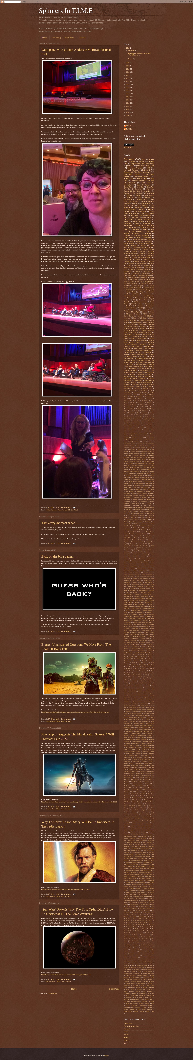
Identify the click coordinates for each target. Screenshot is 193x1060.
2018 (128, 78)
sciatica (138, 1007)
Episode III (143, 328)
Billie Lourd (129, 550)
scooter (144, 1007)
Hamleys (150, 654)
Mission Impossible (129, 739)
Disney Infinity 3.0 (148, 322)
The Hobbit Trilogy (143, 916)
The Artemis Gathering (146, 477)
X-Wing (144, 979)
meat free (126, 1001)
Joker (139, 431)
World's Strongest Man (145, 382)
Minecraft (149, 737)
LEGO (138, 342)
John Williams (137, 693)
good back (135, 503)
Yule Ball (145, 981)
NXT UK (133, 749)
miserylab (144, 1001)
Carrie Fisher (127, 570)
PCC (144, 441)
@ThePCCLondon (147, 388)
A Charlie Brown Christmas (137, 515)
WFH (133, 493)
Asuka (140, 531)
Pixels (141, 777)
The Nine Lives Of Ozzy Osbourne (133, 932)
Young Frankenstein (136, 981)
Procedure (126, 783)
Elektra (125, 612)
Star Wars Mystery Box (137, 860)
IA (149, 674)
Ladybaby (143, 344)
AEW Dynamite (132, 390)
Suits (152, 473)
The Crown (135, 479)
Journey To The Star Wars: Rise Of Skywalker (136, 695)
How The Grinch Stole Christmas (134, 674)
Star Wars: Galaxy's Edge (145, 872)
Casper (135, 570)
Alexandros (147, 521)
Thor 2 (136, 487)
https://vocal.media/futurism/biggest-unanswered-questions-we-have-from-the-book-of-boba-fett (75, 712)
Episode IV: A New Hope (144, 241)
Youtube (135, 499)
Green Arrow (149, 648)
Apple (135, 394)
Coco (138, 576)
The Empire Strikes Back (147, 479)
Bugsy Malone (133, 566)
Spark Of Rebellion (141, 840)
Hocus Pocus (129, 666)
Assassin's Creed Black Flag (143, 247)
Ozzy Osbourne (134, 441)
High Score (151, 664)
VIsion (144, 489)
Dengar (137, 594)
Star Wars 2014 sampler (139, 846)
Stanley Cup (128, 178)
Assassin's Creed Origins (130, 531)
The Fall (131, 910)
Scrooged (137, 818)
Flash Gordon (137, 624)
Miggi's (150, 735)
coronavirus (127, 501)
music (137, 223)
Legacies (128, 711)
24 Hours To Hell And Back (145, 511)
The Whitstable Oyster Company (143, 943)
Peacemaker (127, 765)
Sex (72, 510)
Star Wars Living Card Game (145, 364)
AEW (125, 390)
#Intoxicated (147, 223)
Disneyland (149, 598)
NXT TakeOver (149, 348)
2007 (128, 112)
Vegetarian (149, 491)
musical (141, 1003)
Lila (133, 715)
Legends (135, 711)
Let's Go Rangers (143, 185)
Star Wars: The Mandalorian (141, 215)
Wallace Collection (142, 493)
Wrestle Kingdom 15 (136, 977)
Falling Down (132, 618)
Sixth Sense (142, 832)
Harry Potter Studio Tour (148, 421)
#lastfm (152, 312)
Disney (142, 161)
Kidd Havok (149, 699)
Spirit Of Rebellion (147, 842)
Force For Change (143, 626)
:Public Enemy (150, 513)
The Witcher (127, 945)
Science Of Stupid (147, 816)
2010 (128, 103)
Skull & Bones (137, 834)
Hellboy (140, 292)
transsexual (127, 388)
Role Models (127, 801)
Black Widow (145, 400)
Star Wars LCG (134, 469)
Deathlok (151, 590)
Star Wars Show (148, 862)
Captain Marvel (141, 568)
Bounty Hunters (140, 558)
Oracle (135, 759)
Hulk (146, 674)
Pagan (138, 259)
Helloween (145, 662)
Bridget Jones (141, 402)
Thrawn (126, 949)
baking (138, 195)
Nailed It (145, 749)
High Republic (142, 664)
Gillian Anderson (51, 510)
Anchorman (127, 527)
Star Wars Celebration (146, 848)
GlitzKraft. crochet (145, 642)
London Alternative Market (130, 717)
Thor (125, 277)
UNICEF (138, 955)
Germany (137, 271)
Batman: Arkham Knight (137, 541)
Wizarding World (128, 973)
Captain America (146, 283)
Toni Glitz (129, 129)
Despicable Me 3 (128, 596)
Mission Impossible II (142, 739)
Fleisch (145, 624)
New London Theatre (148, 751)
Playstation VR (148, 777)
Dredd (135, 604)
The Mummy (144, 370)
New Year (139, 439)
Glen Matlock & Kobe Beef (131, 642)
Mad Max (132, 721)
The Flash (129, 306)
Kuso (125, 707)
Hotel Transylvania (147, 423)
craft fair (138, 991)
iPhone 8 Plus (135, 999)
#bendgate (129, 509)
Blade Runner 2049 (137, 552)
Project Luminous (137, 783)
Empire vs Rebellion (136, 612)
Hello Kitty (135, 336)
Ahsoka (140, 521)
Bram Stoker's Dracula (138, 560)
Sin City (131, 830)
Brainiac (128, 560)
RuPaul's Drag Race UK (138, 354)
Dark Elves (126, 584)
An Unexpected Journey (145, 525)
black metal (135, 384)
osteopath (151, 253)
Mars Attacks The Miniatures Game (143, 725)
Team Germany (135, 477)
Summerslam (141, 882)
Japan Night (127, 429)
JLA (145, 685)
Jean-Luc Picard (141, 689)
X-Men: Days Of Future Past (133, 979)
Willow (133, 971)
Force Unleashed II (129, 417)
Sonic (150, 836)
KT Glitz (128, 126)
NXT (134, 300)
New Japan (129, 350)
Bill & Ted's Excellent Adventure (145, 548)
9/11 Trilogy (137, 388)
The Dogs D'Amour (143, 906)
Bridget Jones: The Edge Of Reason (139, 562)
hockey (129, 195)
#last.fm (144, 312)
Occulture (146, 757)
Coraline (135, 578)
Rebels (145, 229)
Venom (126, 376)
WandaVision (150, 306)
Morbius (128, 743)
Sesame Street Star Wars (139, 822)
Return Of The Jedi (143, 449)
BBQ (135, 537)
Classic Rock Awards (147, 574)
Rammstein (148, 352)
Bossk (150, 556)
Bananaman (139, 396)
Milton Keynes (141, 737)
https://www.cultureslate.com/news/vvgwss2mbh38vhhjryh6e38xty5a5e (66, 975)
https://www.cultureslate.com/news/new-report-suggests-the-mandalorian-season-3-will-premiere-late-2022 (79, 802)
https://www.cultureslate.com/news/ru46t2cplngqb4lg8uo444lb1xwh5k (65, 889)
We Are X (142, 495)
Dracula (136, 602)
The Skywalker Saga (146, 936)
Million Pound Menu (129, 737)
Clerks (125, 576)
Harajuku (150, 656)
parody (127, 1005)
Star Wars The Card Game (131, 864)
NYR (148, 168)
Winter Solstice (148, 971)
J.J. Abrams (138, 685)
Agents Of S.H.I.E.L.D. (145, 316)
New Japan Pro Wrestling (144, 350)
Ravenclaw (144, 791)
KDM (132, 340)
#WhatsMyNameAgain (133, 312)
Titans (131, 489)
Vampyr (126, 963)
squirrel (126, 1009)
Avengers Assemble (129, 533)
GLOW (146, 632)
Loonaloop (142, 717)
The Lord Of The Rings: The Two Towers (141, 922)
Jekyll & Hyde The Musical (145, 691)
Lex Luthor (146, 713)
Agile (151, 390)
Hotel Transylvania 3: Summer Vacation (144, 672)
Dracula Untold (131, 324)
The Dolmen (142, 205)
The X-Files (129, 947)
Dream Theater (128, 604)
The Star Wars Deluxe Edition (142, 939)
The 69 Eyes (150, 892)
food (153, 993)
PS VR (150, 761)
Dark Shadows (145, 584)
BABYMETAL (127, 537)
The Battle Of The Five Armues (142, 896)
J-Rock (145, 249)
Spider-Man (127, 223)
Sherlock (126, 828)
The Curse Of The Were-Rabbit (137, 902)
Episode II (143, 326)
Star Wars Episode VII (144, 243)
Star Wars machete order (132, 870)
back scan (135, 985)
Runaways (126, 803)
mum (135, 1003)
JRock (132, 687)
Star (145, 844)
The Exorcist (134, 908)
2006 (128, 115)
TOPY (150, 886)
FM (142, 616)
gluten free (127, 310)
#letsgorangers (146, 203)
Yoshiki (140, 308)
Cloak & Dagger (136, 322)
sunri (139, 1009)
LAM (143, 707)
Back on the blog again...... (59, 556)
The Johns (128, 918)
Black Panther (148, 550)
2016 (128, 84)
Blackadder (127, 552)
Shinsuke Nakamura (139, 455)
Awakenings (148, 535)
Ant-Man (145, 392)
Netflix (135, 203)
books (127, 989)
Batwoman (149, 398)
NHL (143, 159)
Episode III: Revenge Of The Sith (141, 269)
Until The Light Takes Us (145, 961)
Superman (128, 475)
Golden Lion (149, 644)
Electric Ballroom (147, 610)
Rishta (126, 354)
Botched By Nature (129, 558)
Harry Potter (128, 219)
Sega (142, 820)
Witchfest (131, 263)
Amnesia (134, 525)
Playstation (135, 229)
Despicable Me (147, 594)
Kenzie (142, 699)
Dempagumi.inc (128, 594)
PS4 (139, 197)
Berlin (150, 543)
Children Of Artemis (145, 404)
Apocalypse (127, 529)
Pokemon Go (134, 779)
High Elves (134, 664)
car (144, 989)
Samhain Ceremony (134, 453)
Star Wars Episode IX (143, 176)
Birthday (143, 318)
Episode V (134, 614)
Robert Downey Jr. (137, 799)
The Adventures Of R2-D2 (145, 894)
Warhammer (129, 495)
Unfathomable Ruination (130, 961)
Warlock (136, 495)
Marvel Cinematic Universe (132, 296)
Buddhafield (133, 564)
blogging (145, 987)
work (144, 505)
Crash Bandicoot (144, 578)
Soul (125, 840)
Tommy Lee (134, 951)
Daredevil (127, 286)
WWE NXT (126, 965)
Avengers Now (138, 535)
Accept (142, 517)
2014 (128, 91)
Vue (137, 963)
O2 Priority (139, 757)
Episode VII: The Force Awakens (137, 172)
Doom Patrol (131, 412)
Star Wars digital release (147, 868)
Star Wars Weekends (140, 866)
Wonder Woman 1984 (148, 973)
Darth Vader (142, 406)
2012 (128, 97)
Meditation (148, 346)
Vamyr (131, 963)
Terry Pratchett (141, 892)
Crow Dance (146, 217)
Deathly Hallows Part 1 (142, 408)
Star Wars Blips (135, 848)
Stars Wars (144, 471)
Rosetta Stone (136, 801)
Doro (138, 412)
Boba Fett (132, 402)
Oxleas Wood (136, 761)
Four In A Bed (142, 178)
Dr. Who (152, 412)
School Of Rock (134, 814)
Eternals (136, 616)
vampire (136, 1011)
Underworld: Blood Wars (145, 959)
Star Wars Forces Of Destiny (142, 856)
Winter (139, 971)
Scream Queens (128, 818)
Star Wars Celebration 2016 (132, 850)
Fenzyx (145, 620)
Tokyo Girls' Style (135, 949)
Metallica (133, 735)
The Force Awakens (135, 168)
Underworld (140, 374)
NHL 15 (126, 745)
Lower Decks (147, 271)
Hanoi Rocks (132, 656)
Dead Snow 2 (132, 590)
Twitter (126, 1032)
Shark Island (151, 453)
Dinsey (152, 596)
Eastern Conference (129, 606)
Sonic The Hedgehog (129, 838)
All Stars (136, 523)
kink (142, 999)
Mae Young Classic (142, 435)
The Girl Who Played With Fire (134, 481)
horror (146, 997)
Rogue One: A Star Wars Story (142, 164)
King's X (135, 703)
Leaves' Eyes (150, 709)
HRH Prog (142, 654)
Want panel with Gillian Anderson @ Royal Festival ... (139, 54)
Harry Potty (136, 660)
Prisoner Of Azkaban (139, 447)
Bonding (143, 556)
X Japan (151, 263)
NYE (139, 749)
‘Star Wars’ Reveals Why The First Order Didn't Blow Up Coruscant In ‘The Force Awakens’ (77, 911)
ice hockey (140, 187)
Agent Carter (132, 521)
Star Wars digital (134, 868)
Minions (129, 298)
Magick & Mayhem (139, 723)
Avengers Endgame (141, 533)
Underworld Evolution (131, 959)
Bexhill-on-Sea (127, 546)
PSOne (126, 763)
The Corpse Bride (140, 898)
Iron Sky (126, 683)
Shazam (128, 455)
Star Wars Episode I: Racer (142, 854)
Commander (127, 578)
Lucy (138, 719)
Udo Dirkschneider (147, 955)
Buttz (140, 566)
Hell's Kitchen (138, 221)
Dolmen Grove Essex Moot (145, 225)
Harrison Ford (127, 660)
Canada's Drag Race (131, 283)
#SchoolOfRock (138, 507)
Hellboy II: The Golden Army (133, 423)
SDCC (139, 805)
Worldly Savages (142, 975)
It (153, 683)
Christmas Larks (147, 572)
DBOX (140, 582)
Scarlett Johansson (143, 812)
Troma (126, 245)
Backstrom (126, 539)
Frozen (140, 632)
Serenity (128, 822)
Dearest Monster (143, 590)
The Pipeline (135, 934)
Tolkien (140, 372)
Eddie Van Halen (142, 606)
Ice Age (146, 677)
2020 (128, 72)
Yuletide (152, 981)
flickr (125, 1043)
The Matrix (151, 924)
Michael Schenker (148, 296)
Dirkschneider (129, 598)
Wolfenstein (138, 380)
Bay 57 (126, 543)
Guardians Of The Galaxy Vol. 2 (144, 290)
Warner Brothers (131, 308)
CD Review (132, 568)
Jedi (149, 689)
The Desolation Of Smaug (147, 904)
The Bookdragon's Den (131, 1026)
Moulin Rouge (136, 743)
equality (134, 993)
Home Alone (145, 666)
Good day (127, 646)
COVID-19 (149, 402)
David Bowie (140, 586)
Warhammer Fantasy (142, 965)
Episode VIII (132, 227)
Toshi (147, 951)
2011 (128, 100)
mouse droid (129, 1003)
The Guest (140, 914)
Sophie (150, 838)
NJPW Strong (138, 348)
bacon (142, 985)
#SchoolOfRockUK (149, 507)
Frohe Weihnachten (134, 630)
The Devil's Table (131, 906)
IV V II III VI (138, 677)
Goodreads (136, 646)
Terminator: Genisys (131, 892)
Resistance (127, 797)
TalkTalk (132, 888)
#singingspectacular (139, 509)
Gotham (137, 334)
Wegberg (126, 967)
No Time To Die (147, 755)
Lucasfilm (131, 161)
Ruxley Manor (148, 803)
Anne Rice (127, 318)
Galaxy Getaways (134, 634)
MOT (148, 719)
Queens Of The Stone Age (131, 787)
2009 (128, 106)
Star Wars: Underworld (145, 878)
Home (44, 37)
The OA (147, 932)
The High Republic (138, 483)
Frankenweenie (145, 628)
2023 (128, 63)
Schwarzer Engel (144, 814)
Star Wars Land (142, 858)
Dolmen (126, 600)
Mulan (143, 743)
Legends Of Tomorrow (146, 711)
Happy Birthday (131, 292)
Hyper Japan (150, 292)
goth (143, 503)
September (131, 50)
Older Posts (114, 989)
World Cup (145, 497)
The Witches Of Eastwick (147, 945)
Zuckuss (150, 983)
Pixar (136, 777)
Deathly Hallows (130, 408)
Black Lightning (138, 550)
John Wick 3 (132, 431)
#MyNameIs (147, 265)
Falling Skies (141, 618)
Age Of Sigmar (144, 519)
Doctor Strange (137, 286)
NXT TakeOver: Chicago (133, 747)
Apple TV (135, 529)
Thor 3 (136, 947)
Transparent (132, 953)
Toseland (141, 951)
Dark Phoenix (135, 584)
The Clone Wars (136, 304)
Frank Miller (135, 628)
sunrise (135, 310)
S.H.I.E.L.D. (132, 805)
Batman (139, 267)
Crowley (135, 582)
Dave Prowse (150, 406)
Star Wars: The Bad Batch (136, 876)
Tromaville (134, 245)
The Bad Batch (128, 896)
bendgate (131, 987)
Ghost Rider (134, 640)
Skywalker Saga (128, 836)
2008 (128, 109)
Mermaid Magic (136, 733)
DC (125, 205)
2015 (128, 87)
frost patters (134, 995)
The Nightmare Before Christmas (143, 930)
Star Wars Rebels (140, 211)
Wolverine (136, 497)
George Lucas (145, 638)
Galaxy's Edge (144, 634)
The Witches (135, 945)
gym (135, 997)
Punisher (150, 447)
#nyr (132, 205)
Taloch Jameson (138, 475)
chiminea (150, 989)
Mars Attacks (129, 725)
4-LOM (133, 513)
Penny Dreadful (144, 765)
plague (150, 1005)
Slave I (136, 836)
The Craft (149, 898)
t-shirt (143, 1009)
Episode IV (127, 614)
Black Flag (139, 281)
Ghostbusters (128, 334)
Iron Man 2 (142, 681)
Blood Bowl (149, 552)
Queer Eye (132, 449)
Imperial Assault (148, 425)
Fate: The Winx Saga (135, 620)
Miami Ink (127, 273)
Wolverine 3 (137, 973)
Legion (125, 713)
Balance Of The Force (138, 539)
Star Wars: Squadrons (145, 275)
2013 (128, 94)
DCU (125, 269)
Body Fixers (148, 281)
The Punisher (139, 306)
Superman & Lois (147, 884)
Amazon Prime (127, 392)
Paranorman (138, 763)
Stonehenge (131, 473)
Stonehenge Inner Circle (143, 473)
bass (148, 985)
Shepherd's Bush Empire (145, 826)
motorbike (151, 1001)
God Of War (134, 644)
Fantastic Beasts (149, 288)
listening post (148, 999)
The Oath (147, 485)
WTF (151, 963)
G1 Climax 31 (148, 417)
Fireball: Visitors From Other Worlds (142, 622)
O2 (133, 757)
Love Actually (150, 717)
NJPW (128, 251)
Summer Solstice (149, 880)
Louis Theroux (146, 294)
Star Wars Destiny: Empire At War (136, 459)
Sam (132, 808)
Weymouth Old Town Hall (137, 967)
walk (153, 1011)
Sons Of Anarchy (141, 838)
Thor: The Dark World (146, 947)
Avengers (148, 233)
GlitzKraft (129, 290)
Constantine (127, 406)
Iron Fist (142, 427)
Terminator (133, 368)
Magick (152, 249)
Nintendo (145, 753)
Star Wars (69, 37)
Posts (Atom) (52, 993)
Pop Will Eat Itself (142, 445)
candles (139, 989)
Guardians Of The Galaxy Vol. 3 (143, 652)
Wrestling (56, 37)
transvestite (136, 505)
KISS (130, 699)
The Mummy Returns (131, 926)
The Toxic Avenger (135, 231)
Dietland (137, 596)
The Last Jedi (149, 193)
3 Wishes (143, 245)
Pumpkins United (138, 785)
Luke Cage (127, 259)
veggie (147, 1011)
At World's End (148, 531)
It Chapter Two (129, 685)
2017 (128, 81)
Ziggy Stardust (141, 983)
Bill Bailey (137, 400)
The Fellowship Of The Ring (143, 910)
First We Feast (127, 624)
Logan (150, 433)
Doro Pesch (145, 412)
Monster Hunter (137, 741)
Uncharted (126, 957)
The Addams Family (131, 894)
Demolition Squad (146, 592)
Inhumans (134, 681)
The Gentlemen (136, 912)
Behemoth (132, 543)
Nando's (132, 439)
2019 (128, 75)
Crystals (134, 406)
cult (144, 991)
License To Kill (143, 433)
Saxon (127, 812)
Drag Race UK (148, 602)
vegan (142, 1011)
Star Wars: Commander (130, 872)
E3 (146, 604)
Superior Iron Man (136, 884)
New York (138, 753)
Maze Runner (129, 731)
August (130, 59)
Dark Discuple (148, 582)
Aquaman (143, 529)
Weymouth (149, 495)
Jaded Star (140, 687)
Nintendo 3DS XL (134, 755)
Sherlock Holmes (131, 356)
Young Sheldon (134, 277)
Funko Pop (139, 417)
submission (132, 1009)
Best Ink (135, 318)
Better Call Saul (128, 400)
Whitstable (137, 969)
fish (149, 993)
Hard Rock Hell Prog (139, 658)
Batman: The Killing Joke (137, 398)
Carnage (150, 568)
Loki (151, 715)
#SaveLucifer (128, 225)
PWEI (150, 441)
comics (125, 991)
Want (76, 510)
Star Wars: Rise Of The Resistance (133, 874)
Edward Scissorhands (148, 608)
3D (128, 513)
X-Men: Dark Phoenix (148, 977)
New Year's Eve (130, 753)
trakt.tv (126, 1037)
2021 (128, 69)
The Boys (142, 253)
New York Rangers (131, 170)
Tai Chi (126, 888)
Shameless (149, 824)
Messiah (126, 735)
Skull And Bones (147, 834)
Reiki (136, 795)
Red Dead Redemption (138, 793)
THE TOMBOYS (143, 886)
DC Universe (148, 267)
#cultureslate (50, 721)
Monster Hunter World (148, 741)
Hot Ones (135, 668)
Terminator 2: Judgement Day (146, 890)
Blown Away (146, 554)
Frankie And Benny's (145, 332)
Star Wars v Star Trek (146, 870)
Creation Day (147, 580)
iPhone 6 (126, 999)
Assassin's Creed (129, 267)
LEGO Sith (135, 294)
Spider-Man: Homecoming (133, 842)
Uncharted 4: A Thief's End (147, 957)
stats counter (128, 147)
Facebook (147, 616)
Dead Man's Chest (144, 588)
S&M (125, 805)
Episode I (142, 324)
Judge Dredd (146, 697)
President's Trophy (136, 781)
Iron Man (144, 336)
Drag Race (129, 241)
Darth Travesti (131, 586)
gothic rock (129, 997)
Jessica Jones (142, 338)
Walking (132, 376)
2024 (128, 48)
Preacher (126, 781)
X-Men (129, 265)
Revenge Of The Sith (138, 797)
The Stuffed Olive (134, 941)
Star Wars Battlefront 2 (137, 457)
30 (124, 513)
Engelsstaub (148, 612)
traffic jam (149, 1009)
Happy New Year (141, 656)
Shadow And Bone (137, 824)
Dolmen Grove (128, 187)
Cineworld (127, 235)
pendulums (143, 1005)
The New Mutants (138, 485)
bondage (151, 987)
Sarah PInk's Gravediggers (139, 810)
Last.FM (130, 166)
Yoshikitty (126, 981)
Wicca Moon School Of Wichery (134, 378)
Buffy (140, 564)
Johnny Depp (148, 693)
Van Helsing (129, 491)
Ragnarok (126, 789)
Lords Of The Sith (136, 346)
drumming (144, 277)
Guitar (125, 654)
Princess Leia (148, 781)
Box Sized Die (150, 558)
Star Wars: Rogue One (145, 166)
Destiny (136, 410)
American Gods (137, 392)
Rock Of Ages (135, 451)
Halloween (130, 197)
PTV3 (131, 763)
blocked (138, 987)
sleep (150, 1007)
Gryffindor (126, 650)
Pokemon (126, 779)
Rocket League (148, 799)
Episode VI (142, 614)
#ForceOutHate (128, 507)
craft (131, 991)
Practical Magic (148, 779)
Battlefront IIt (149, 541)
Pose (141, 779)
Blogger (106, 1055)
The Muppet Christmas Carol (142, 928)
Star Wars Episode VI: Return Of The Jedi (143, 465)
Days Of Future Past (131, 588)
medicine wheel (135, 1001)
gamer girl (142, 995)
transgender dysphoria (147, 310)
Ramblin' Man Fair (137, 789)
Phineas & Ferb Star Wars (136, 769)
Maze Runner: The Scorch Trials (143, 731)
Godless (142, 644)
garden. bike (150, 995)
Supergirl (128, 884)
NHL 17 (132, 745)
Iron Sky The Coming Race (144, 683)
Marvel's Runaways (129, 727)
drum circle (148, 308)
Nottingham (127, 757)
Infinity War (127, 681)
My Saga (149, 743)
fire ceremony (142, 993)
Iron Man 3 (149, 681)
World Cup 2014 (130, 975)
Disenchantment (139, 598)
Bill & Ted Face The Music (141, 546)
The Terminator (145, 941)
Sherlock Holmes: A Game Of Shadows (141, 828)
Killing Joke (127, 701)
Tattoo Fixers (128, 237)
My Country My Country (137, 437)
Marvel (82, 37)
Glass (150, 640)
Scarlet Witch (143, 300)
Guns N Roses (133, 654)
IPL (127, 294)
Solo (145, 356)
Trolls (139, 953)
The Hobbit (133, 916)
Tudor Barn (138, 489)
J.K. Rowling (149, 427)
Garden (141, 209)
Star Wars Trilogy (145, 864)
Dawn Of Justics (150, 586)
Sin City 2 (137, 830)
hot (151, 997)
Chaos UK (138, 572)
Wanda (140, 376)
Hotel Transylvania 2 (142, 670)
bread (141, 499)
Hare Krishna (136, 421)
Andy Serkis (148, 527)
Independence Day (147, 679)
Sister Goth (133, 832)
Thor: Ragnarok (144, 487)
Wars (151, 965)
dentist (150, 991)
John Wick (146, 429)
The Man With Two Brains (140, 924)
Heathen (150, 660)
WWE (126, 217)
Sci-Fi (152, 814)
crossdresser (144, 501)
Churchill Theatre (128, 574)
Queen (150, 785)
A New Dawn (134, 517)
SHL (145, 805)
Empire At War (129, 414)
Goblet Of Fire (127, 419)
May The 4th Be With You (143, 727)
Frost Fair (133, 632)
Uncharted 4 (134, 957)
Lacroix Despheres (130, 709)
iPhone (150, 503)
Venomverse (127, 493)
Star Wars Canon (149, 457)
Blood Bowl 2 (127, 554)
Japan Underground (129, 689)
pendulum (134, 1005)
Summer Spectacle (131, 882)
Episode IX (146, 170)
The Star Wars (128, 939)
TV (127, 368)
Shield (125, 830)
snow (150, 386)
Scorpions (136, 273)
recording (126, 1007)
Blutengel (135, 556)
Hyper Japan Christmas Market (132, 425)
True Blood (129, 374)
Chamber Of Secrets (130, 404)
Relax (141, 795)
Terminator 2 (132, 890)
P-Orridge (144, 761)
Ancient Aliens (137, 527)
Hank (125, 656)
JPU (149, 685)
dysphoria (145, 384)
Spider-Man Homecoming (144, 358)
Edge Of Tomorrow (136, 608)
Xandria (150, 979)
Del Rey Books (132, 592)
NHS (137, 745)
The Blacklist (127, 479)
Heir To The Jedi (136, 662)
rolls (132, 1007)
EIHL (151, 604)
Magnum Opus (150, 723)
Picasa (126, 1040)
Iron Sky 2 (132, 683)
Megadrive (126, 733)
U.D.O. (131, 955)
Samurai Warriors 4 (141, 808)
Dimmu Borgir (144, 596)
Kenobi (135, 699)
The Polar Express (145, 934)
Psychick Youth (128, 785)
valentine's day (128, 1011)
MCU (146, 207)
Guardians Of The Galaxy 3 (138, 650)
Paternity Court (148, 763)
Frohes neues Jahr (147, 630)
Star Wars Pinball (149, 860)
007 (148, 509)
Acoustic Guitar (150, 517)
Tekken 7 (138, 888)
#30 (150, 505)
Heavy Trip (127, 662)
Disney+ (148, 197)
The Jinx (152, 916)
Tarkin (146, 475)
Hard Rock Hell (128, 658)
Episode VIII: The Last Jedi (133, 193)
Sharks (125, 826)
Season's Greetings (134, 820)
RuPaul (134, 251)
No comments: (66, 507)
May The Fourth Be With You (146, 729)
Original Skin (127, 761)
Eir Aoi (127, 610)
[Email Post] (74, 507)
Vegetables (140, 491)
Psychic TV (148, 783)
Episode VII (127, 271)
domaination (127, 993)
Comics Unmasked (147, 576)
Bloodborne (137, 554)
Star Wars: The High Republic (132, 471)
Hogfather (137, 666)
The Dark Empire (144, 368)
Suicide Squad (149, 366)
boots (132, 989)
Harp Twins (149, 658)
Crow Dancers (149, 195)
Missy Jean (127, 348)
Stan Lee (137, 844)
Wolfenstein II (127, 497)
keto (144, 386)
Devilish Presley (144, 410)
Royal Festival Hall (64, 510)
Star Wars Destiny (129, 360)
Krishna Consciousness (146, 705)
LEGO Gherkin (150, 707)
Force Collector (133, 626)
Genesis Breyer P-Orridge (138, 636)
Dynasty (142, 604)
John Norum (127, 693)
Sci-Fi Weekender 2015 (132, 816)
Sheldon (132, 826)
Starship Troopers (128, 880)
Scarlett (134, 812)
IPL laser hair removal (145, 257)
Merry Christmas (147, 733)
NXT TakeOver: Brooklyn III (147, 745)
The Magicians (127, 924)
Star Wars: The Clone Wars (134, 366)
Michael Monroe (142, 735)
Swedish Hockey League (130, 886)
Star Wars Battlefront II (142, 235)
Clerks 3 (132, 576)
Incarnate (136, 679)
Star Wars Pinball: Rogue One (134, 862)
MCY (143, 719)
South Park (131, 840)
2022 (128, 66)
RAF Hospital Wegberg (146, 787)
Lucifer (149, 221)
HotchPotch (143, 668)
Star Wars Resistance (146, 469)
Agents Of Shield (143, 390)
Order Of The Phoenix (146, 759)
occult (152, 1003)
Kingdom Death (141, 340)
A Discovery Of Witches (133, 314)
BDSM (131, 396)
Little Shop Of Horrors (142, 715)
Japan (133, 338)
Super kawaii (150, 882)
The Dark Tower (134, 904)
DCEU (134, 257)
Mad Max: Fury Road (129, 435)
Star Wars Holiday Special (133, 467)
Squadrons (145, 273)
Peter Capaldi (142, 767)
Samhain (151, 354)
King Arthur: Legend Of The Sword (141, 701)
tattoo (138, 237)
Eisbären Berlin (136, 610)
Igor (131, 679)
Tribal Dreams (149, 372)
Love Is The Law (130, 719)
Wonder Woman (142, 263)
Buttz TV (146, 566)
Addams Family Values (132, 519)
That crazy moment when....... (61, 522)
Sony (152, 229)
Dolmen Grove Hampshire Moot (139, 600)
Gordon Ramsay (137, 419)
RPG (139, 352)
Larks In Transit (141, 709)
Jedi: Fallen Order (137, 429)
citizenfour (149, 499)
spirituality (137, 265)
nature (147, 1003)
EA (145, 286)
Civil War (137, 574)
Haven (143, 660)
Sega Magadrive (150, 820)
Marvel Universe (129, 243)
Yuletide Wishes (130, 983)
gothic (138, 386)
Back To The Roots (146, 537)
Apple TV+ (142, 394)
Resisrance (149, 795)
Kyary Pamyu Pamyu (134, 707)
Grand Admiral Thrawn (137, 648)
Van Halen (151, 489)
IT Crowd (130, 677)
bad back (135, 217)
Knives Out (135, 705)
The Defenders (149, 304)
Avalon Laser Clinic (137, 255)
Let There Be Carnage (135, 713)
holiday (140, 997)
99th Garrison (140, 513)
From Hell (126, 632)
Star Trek (142, 251)
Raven (137, 791)
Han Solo (137, 249)
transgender (147, 237)
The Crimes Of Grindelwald (131, 900)
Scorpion (143, 453)
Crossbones (127, 582)
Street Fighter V (139, 880)
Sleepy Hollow (143, 836)
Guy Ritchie (147, 419)
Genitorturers (134, 638)
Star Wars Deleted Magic (139, 852)
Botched (138, 207)
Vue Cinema (144, 963)
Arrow (150, 529)
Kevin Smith (146, 431)
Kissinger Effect (144, 703)
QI (145, 785)
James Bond (148, 687)
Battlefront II (127, 249)
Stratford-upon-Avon (140, 302)
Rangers (126, 221)
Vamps (149, 374)
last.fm (126, 1034)
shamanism (127, 505)
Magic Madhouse (143, 721)
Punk (125, 449)
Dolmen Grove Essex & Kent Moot (143, 239)
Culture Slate (60, 721)
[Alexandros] (127, 985)
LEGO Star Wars (144, 219)
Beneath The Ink (142, 543)
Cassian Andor (143, 570)
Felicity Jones (148, 414)
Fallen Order (139, 414)
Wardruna (151, 493)
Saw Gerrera (151, 810)
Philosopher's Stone (129, 443)
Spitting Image (128, 844)
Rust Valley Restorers (137, 803)
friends (127, 995)
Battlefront (127, 239)
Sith (140, 356)
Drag (141, 602)
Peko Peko (135, 765)
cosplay (135, 501)
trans (127, 255)
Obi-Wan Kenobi (129, 352)
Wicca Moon (148, 376)
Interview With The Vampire (131, 427)
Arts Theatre (134, 279)
